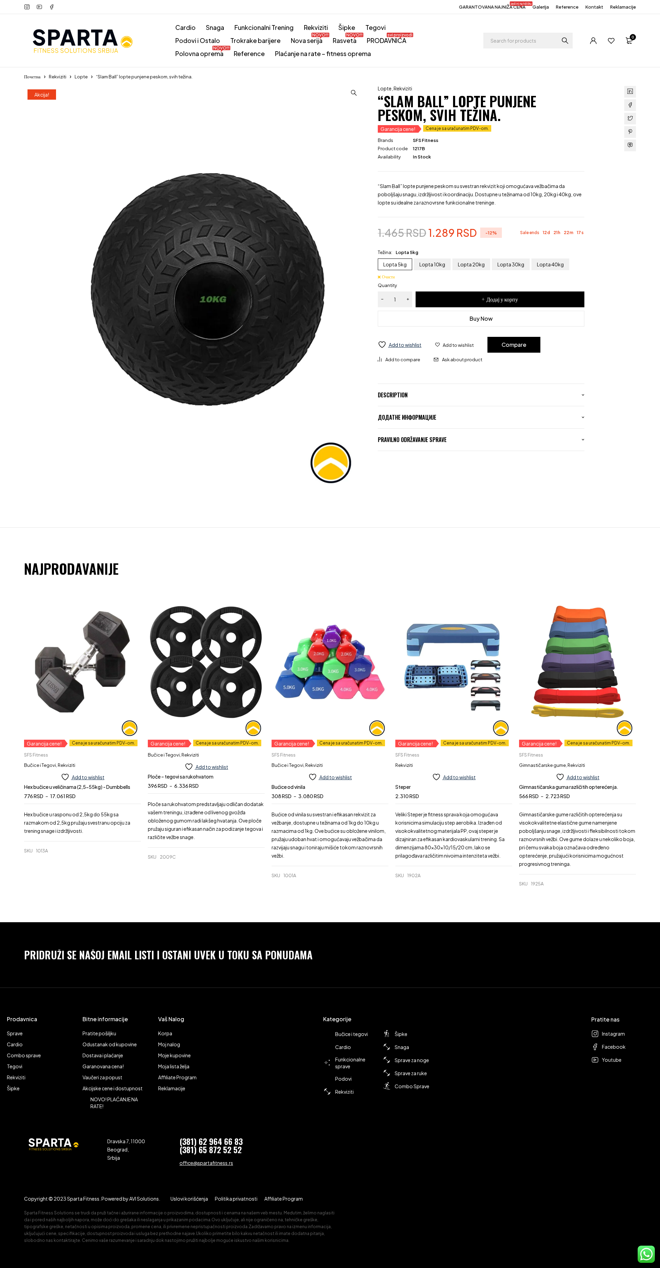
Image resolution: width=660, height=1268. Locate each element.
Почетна (32, 76)
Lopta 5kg (395, 264)
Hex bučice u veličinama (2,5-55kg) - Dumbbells (77, 787)
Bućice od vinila (288, 787)
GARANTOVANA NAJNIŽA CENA (492, 6)
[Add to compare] (399, 359)
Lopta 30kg (510, 264)
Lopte (81, 76)
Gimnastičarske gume (542, 765)
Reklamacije (623, 7)
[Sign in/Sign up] (593, 40)
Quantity (387, 285)
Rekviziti (57, 76)
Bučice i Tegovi (40, 765)
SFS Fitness (425, 140)
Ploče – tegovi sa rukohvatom (180, 776)
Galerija (540, 7)
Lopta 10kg (432, 264)
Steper (403, 787)
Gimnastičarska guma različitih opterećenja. (568, 787)
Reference (567, 7)
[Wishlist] (611, 40)
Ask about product (462, 359)
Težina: (385, 252)
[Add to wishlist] (454, 345)
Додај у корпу (502, 299)
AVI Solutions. (144, 1198)
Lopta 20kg (471, 264)
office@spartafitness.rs (206, 1163)
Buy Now (481, 318)
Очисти (388, 277)
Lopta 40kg (550, 264)
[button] (354, 93)
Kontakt (594, 7)
